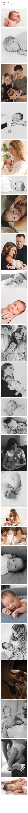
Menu (22, 3)
